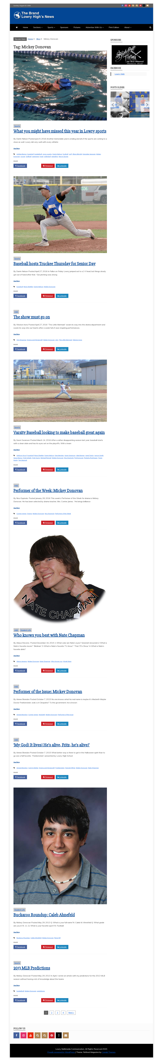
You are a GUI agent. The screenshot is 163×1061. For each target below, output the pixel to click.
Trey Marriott (22, 460)
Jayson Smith (98, 455)
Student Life (25, 630)
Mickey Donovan (49, 287)
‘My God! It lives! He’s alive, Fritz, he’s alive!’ (51, 745)
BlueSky (136, 5)
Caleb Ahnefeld (36, 938)
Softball (28, 156)
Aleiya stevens (22, 661)
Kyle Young (36, 458)
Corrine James (21, 513)
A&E (16, 312)
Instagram (126, 5)
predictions (41, 991)
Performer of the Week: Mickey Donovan (48, 490)
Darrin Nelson (57, 154)
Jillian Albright (77, 154)
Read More (16, 148)
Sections (37, 27)
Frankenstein (59, 768)
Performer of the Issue (65, 714)
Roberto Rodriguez (90, 458)
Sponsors (64, 27)
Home (25, 27)
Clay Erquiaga (21, 340)
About (127, 27)
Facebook (122, 5)
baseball (30, 154)
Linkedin (63, 166)
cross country (47, 154)
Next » (71, 1012)
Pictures (77, 27)
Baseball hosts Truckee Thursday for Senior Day (54, 263)
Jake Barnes (80, 455)
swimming (35, 156)
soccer (23, 156)
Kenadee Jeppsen (89, 154)
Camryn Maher (33, 768)
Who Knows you (56, 661)
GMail (147, 5)
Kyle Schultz (27, 458)
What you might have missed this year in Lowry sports (59, 131)
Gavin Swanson (70, 455)
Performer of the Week (63, 513)
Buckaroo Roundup (23, 938)
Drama (29, 513)
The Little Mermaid (65, 340)
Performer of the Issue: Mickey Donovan (47, 691)
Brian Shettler (28, 287)
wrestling (54, 156)
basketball (38, 154)
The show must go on (31, 317)
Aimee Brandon (22, 714)
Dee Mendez (59, 455)
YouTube (129, 5)
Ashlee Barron (22, 154)
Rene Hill (57, 938)
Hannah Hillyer (70, 768)
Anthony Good (22, 455)
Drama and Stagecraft (35, 340)
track (41, 156)
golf (70, 154)
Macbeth (42, 714)
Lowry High (120, 74)
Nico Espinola (69, 458)
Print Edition (114, 27)
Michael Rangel (46, 458)
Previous (113, 104)
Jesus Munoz (17, 458)
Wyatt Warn (67, 661)
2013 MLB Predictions (31, 968)
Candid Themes (108, 1052)
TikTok (144, 5)
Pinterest (140, 5)
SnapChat (133, 5)
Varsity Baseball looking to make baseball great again (59, 432)
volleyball (47, 156)
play (56, 340)
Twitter (35, 166)
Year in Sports (63, 156)
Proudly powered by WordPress (61, 1052)
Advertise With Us (94, 27)
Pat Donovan (78, 458)
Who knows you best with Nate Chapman (49, 635)
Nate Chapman (45, 661)
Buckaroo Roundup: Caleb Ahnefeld (44, 914)
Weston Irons (77, 340)
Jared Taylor (89, 455)
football (65, 154)
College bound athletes (130, 106)
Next (147, 104)
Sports (50, 27)
